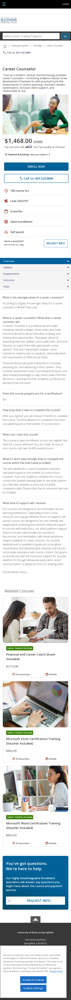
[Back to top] (35, 932)
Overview (8, 261)
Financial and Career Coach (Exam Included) (30, 656)
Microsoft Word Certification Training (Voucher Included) (33, 825)
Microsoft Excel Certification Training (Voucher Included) (33, 741)
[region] (33, 971)
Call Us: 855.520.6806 (17, 52)
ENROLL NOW (36, 166)
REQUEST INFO (56, 243)
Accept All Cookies (33, 979)
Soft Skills (37, 45)
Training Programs (20, 45)
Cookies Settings (33, 988)
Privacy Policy (56, 971)
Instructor (9, 280)
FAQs (6, 286)
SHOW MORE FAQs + (15, 572)
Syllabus (7, 267)
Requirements (11, 273)
